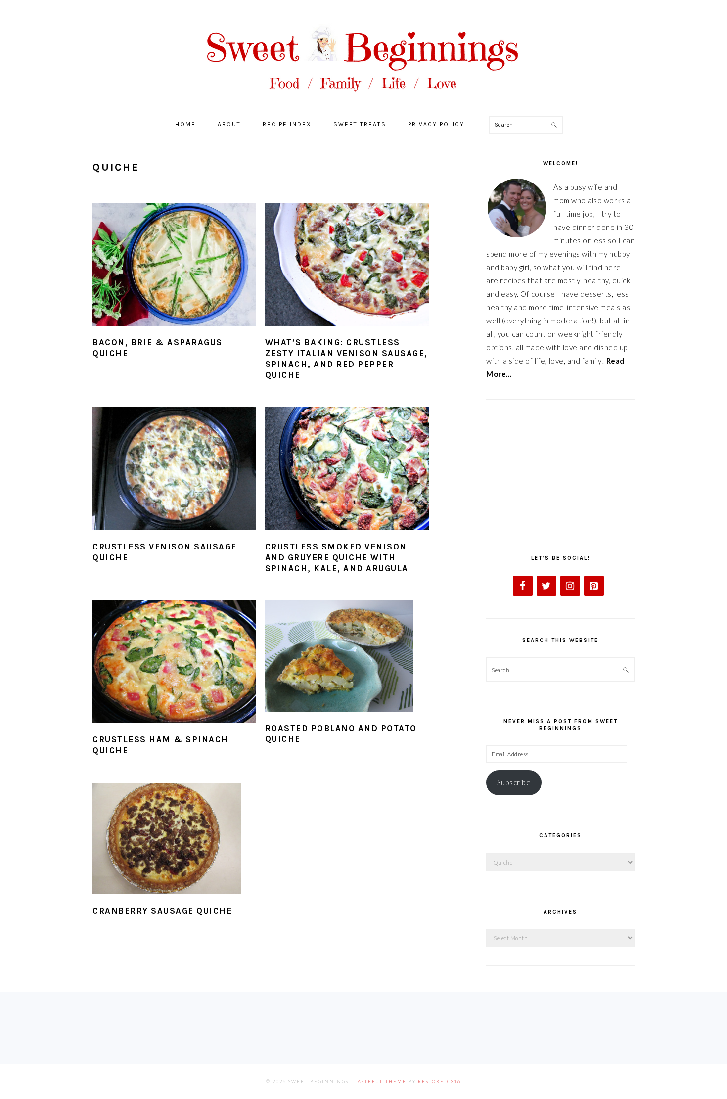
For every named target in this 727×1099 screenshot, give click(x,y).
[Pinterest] (594, 586)
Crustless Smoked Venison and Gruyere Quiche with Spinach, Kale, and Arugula (337, 557)
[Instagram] (570, 586)
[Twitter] (546, 586)
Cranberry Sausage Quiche (162, 911)
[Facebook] (523, 586)
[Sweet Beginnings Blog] (363, 98)
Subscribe (514, 782)
